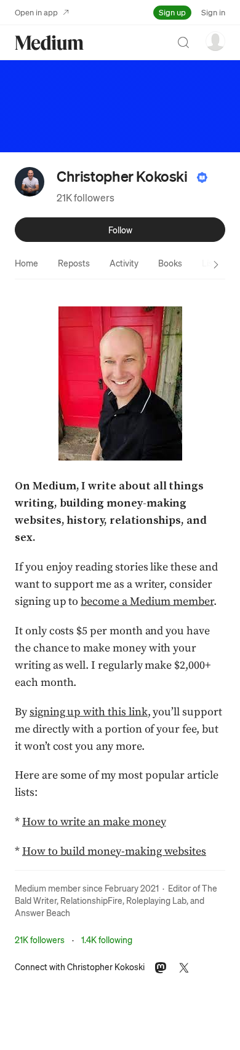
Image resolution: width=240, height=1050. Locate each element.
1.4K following (106, 939)
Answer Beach (42, 912)
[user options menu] (215, 41)
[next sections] (216, 265)
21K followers (85, 197)
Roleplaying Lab (156, 900)
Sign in (213, 12)
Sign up (172, 12)
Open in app (36, 12)
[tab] (26, 263)
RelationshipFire (91, 900)
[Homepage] (49, 42)
